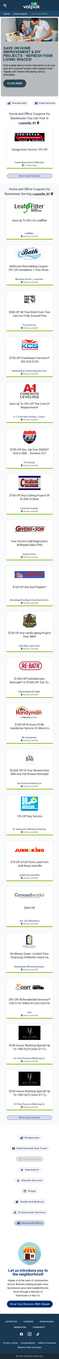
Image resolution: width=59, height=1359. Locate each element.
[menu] (5, 5)
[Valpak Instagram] (29, 1334)
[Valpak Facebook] (21, 1334)
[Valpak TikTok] (38, 1334)
